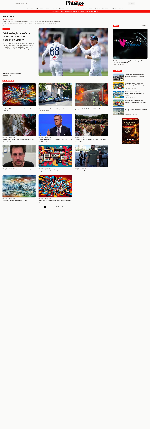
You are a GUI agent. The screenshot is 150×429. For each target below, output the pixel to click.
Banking (61, 8)
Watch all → (145, 25)
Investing (77, 8)
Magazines (105, 8)
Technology (69, 8)
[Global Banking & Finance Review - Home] (75, 3)
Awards (97, 8)
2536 (57, 206)
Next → (64, 206)
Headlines (114, 8)
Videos (91, 8)
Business (47, 8)
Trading (84, 8)
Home (4, 19)
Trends (121, 8)
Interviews (39, 8)
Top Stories (30, 8)
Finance (54, 8)
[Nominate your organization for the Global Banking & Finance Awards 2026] (130, 131)
